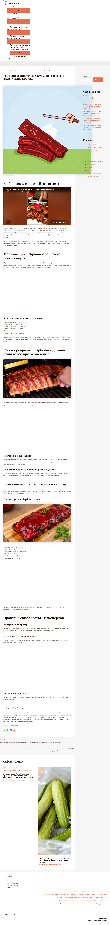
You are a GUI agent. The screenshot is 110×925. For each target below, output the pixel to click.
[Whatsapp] (4, 730)
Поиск (85, 76)
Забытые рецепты (18, 36)
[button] (13, 7)
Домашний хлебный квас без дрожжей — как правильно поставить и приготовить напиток (18, 775)
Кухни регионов (21, 56)
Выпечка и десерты (13, 29)
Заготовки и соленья (19, 49)
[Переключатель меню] (18, 10)
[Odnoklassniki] (13, 730)
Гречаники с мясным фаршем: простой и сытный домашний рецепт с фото (92, 127)
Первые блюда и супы (20, 27)
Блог (8, 58)
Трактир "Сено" (11, 3)
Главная (9, 7)
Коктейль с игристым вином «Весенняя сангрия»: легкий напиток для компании (92, 113)
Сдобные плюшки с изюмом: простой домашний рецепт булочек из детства (92, 120)
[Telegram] (7, 730)
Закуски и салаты (12, 38)
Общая (15, 13)
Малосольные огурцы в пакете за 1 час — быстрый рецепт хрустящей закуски (53, 860)
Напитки (9, 16)
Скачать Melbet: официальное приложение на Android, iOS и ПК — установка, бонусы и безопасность (75, 894)
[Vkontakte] (10, 730)
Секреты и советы (18, 47)
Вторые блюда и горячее (21, 25)
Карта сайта (103, 918)
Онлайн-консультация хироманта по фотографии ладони (91, 98)
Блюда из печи (11, 18)
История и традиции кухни (21, 45)
